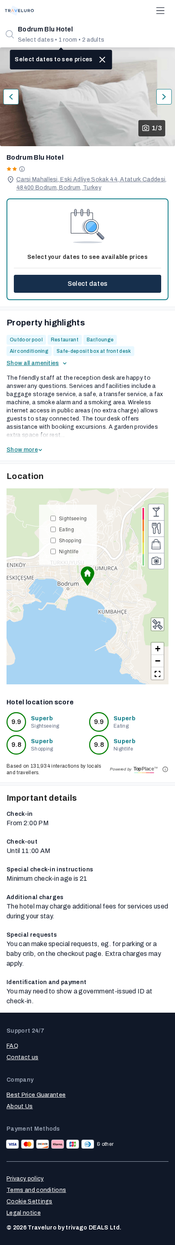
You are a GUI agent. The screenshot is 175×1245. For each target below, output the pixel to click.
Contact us (22, 1057)
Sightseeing (73, 517)
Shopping (70, 540)
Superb (42, 718)
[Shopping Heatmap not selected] (156, 545)
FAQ (12, 1046)
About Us (20, 1106)
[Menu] (160, 10)
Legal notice (24, 1213)
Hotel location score (40, 702)
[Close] (102, 60)
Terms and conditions (36, 1190)
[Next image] (164, 97)
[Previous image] (11, 97)
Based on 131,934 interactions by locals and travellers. (54, 769)
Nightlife (69, 551)
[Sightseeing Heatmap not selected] (156, 561)
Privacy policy (25, 1179)
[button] (87, 576)
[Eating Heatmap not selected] (156, 528)
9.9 (16, 721)
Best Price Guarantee (36, 1095)
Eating (66, 529)
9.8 (16, 744)
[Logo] (19, 11)
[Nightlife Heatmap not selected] (156, 512)
